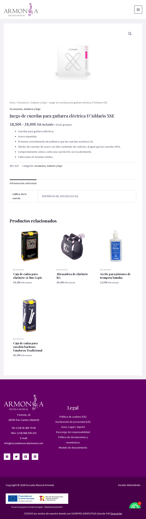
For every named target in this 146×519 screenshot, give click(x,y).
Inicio (12, 102)
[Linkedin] (35, 456)
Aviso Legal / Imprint (73, 427)
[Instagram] (7, 456)
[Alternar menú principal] (138, 9)
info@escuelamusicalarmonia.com (23, 443)
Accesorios (23, 102)
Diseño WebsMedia (129, 485)
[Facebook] (25, 456)
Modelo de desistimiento (73, 447)
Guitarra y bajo (39, 102)
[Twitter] (16, 456)
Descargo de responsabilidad (73, 432)
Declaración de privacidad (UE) (72, 421)
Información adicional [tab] (23, 183)
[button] (130, 33)
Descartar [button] (116, 513)
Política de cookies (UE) (72, 416)
